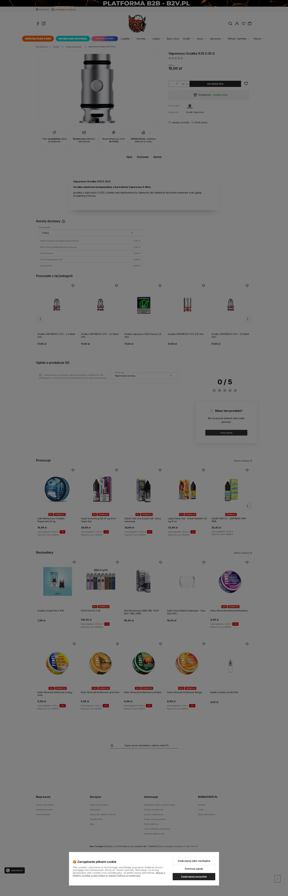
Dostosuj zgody (194, 868)
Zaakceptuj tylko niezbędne (194, 860)
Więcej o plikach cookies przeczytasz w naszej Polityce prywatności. (119, 874)
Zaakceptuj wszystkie (194, 876)
